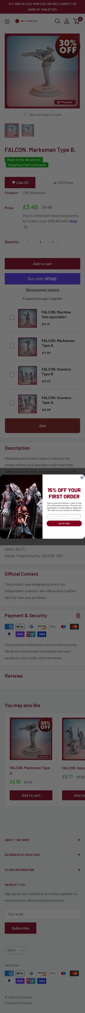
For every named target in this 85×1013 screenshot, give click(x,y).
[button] (63, 526)
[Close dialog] (82, 477)
